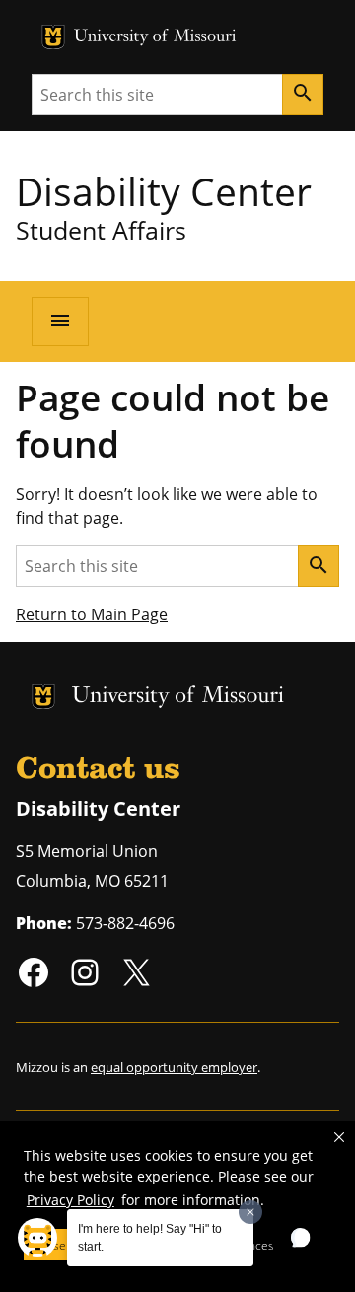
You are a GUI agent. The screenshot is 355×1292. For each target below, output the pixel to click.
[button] (339, 1137)
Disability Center (164, 191)
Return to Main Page (92, 614)
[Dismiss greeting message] (250, 1212)
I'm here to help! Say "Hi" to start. (150, 1238)
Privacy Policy (70, 1199)
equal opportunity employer (174, 1067)
